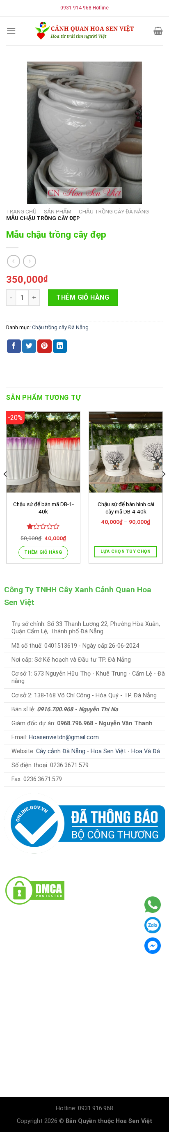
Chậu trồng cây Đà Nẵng (114, 211)
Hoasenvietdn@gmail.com (64, 737)
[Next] (163, 490)
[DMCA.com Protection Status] (35, 890)
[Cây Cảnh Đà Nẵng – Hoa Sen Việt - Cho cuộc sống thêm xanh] (84, 30)
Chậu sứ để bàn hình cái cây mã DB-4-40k (126, 508)
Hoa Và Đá (145, 751)
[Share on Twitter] (29, 346)
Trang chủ (21, 211)
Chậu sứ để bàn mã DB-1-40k (43, 508)
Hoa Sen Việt (108, 751)
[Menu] (11, 31)
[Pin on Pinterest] (44, 346)
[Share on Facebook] (14, 346)
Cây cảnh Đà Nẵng (60, 751)
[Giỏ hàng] (158, 31)
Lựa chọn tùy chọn (125, 551)
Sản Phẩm (57, 211)
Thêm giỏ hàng (82, 297)
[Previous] (6, 490)
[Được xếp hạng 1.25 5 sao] (43, 526)
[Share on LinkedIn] (60, 346)
